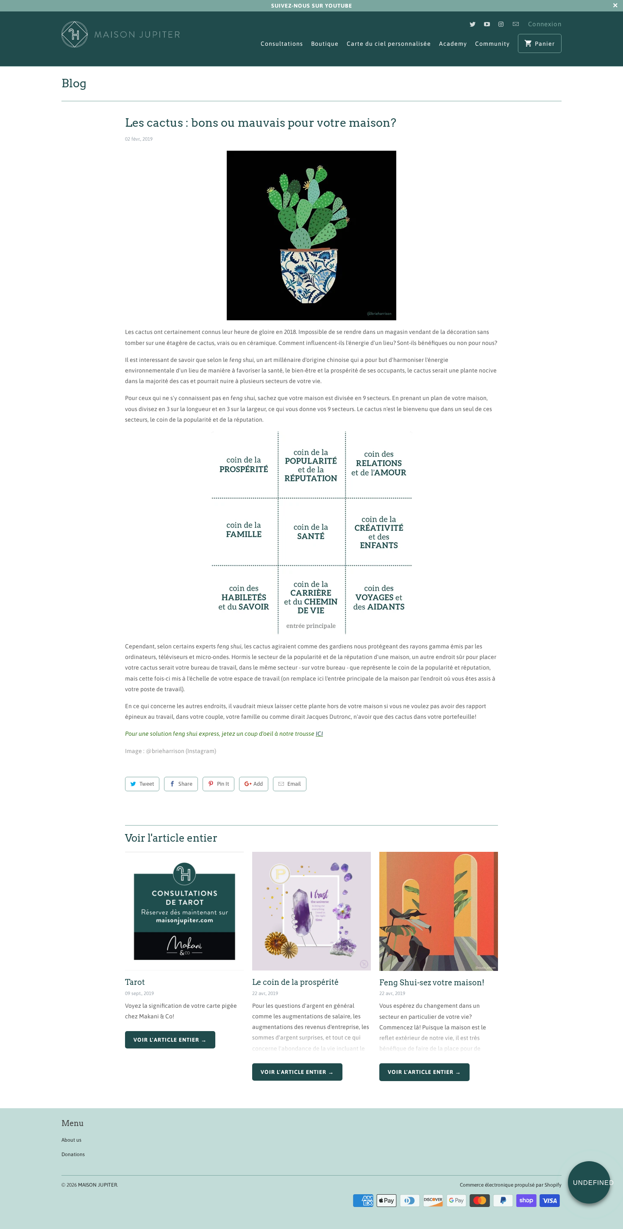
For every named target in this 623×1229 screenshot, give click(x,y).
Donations (73, 1154)
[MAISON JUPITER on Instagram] (501, 24)
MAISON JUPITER (97, 1185)
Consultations (282, 43)
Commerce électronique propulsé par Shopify (511, 1185)
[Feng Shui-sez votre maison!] (438, 911)
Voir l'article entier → (170, 1040)
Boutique (325, 43)
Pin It (223, 784)
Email (294, 784)
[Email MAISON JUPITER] (515, 24)
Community (492, 43)
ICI (319, 733)
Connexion (545, 24)
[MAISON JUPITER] (120, 39)
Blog (73, 83)
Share (185, 784)
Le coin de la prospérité (295, 982)
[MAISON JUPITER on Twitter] (472, 24)
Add (258, 784)
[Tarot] (184, 911)
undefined (591, 1182)
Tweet (146, 784)
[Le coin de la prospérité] (311, 911)
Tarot (135, 982)
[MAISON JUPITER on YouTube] (486, 24)
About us (71, 1140)
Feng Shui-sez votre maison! (431, 982)
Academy (453, 43)
